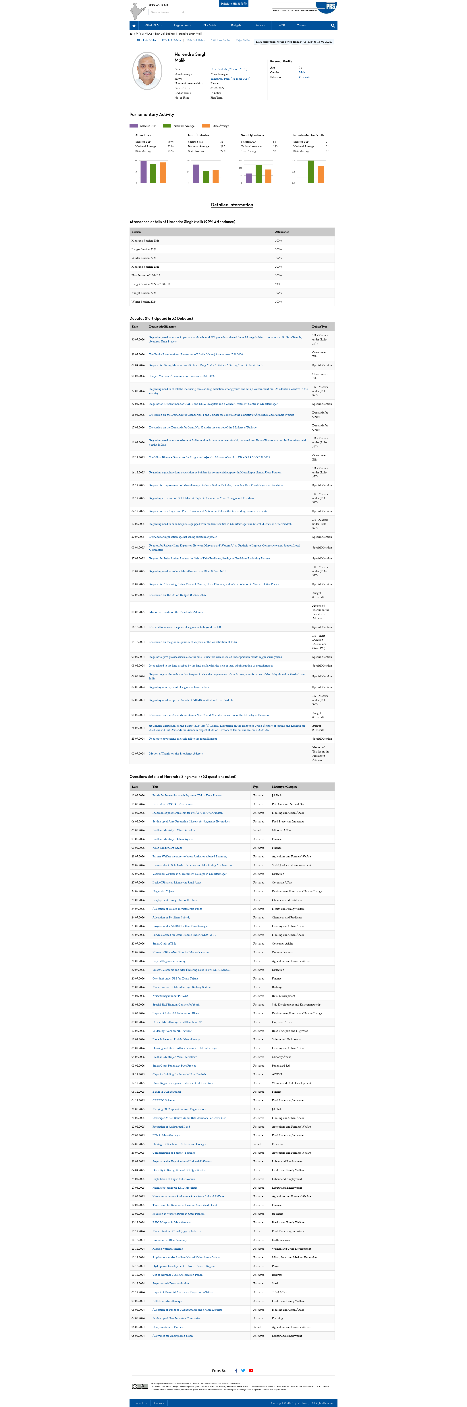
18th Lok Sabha (164, 34)
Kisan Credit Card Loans (167, 848)
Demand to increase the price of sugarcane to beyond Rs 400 (185, 627)
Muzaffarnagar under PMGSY (171, 996)
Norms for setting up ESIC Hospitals (175, 1188)
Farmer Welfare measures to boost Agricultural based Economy (190, 856)
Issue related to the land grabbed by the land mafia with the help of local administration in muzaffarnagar (211, 665)
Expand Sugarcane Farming (169, 961)
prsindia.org (302, 1403)
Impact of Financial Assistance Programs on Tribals (183, 1292)
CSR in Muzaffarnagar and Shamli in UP (177, 1022)
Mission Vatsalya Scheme (168, 1249)
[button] (134, 25)
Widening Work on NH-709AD (172, 1031)
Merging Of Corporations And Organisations (180, 1109)
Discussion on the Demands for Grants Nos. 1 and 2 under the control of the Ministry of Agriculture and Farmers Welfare (221, 415)
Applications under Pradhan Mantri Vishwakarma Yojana (186, 1257)
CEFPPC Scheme (164, 1100)
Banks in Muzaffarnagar (167, 1092)
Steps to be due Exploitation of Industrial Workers (182, 1161)
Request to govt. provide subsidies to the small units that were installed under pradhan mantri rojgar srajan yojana (215, 657)
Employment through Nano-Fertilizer (175, 900)
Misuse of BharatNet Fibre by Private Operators (181, 952)
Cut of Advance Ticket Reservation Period (177, 1275)
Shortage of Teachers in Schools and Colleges (179, 1144)
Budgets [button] (236, 25)
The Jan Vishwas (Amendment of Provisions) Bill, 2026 (182, 376)
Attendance (143, 135)
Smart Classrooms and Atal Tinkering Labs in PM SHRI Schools (192, 970)
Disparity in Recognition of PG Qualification (179, 1170)
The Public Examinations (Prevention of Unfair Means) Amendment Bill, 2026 (196, 354)
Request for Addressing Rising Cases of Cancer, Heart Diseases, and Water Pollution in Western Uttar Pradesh (214, 584)
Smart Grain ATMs (164, 943)
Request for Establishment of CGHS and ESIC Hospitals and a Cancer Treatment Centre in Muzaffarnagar (213, 404)
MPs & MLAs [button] (152, 25)
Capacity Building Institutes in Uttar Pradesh (179, 1074)
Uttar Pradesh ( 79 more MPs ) (229, 69)
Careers (159, 1403)
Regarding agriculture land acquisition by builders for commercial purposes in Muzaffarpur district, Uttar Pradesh (215, 472)
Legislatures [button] (181, 25)
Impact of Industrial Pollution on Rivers (176, 1013)
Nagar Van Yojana (163, 891)
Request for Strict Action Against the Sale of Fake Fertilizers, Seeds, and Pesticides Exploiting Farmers (209, 558)
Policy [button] (259, 25)
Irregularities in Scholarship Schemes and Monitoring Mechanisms (192, 865)
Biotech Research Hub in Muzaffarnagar (177, 1039)
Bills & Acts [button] (209, 25)
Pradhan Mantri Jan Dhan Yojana (173, 839)
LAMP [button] (281, 25)
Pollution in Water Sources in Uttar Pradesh (178, 1214)
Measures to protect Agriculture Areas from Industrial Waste (188, 1196)
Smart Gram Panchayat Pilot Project (174, 1065)
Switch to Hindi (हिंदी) (234, 3)
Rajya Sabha (243, 40)
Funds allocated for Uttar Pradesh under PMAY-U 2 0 (184, 935)
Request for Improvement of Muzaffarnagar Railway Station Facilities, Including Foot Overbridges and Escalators (216, 485)
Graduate (304, 77)
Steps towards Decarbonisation (171, 1283)
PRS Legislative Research (162, 1383)
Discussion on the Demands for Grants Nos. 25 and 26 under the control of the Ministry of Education (209, 715)
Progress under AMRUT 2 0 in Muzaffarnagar (180, 926)
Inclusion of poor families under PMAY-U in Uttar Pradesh (188, 813)
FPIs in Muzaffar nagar (166, 1135)
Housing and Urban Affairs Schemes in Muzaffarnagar (185, 1048)
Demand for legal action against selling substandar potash (183, 537)
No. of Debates (198, 135)
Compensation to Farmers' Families (174, 1153)
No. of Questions (252, 135)
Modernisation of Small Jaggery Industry (177, 1231)
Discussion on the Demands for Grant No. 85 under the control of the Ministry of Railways (203, 427)
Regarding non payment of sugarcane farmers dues (179, 687)
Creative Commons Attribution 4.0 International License (216, 1383)
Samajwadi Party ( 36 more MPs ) (230, 79)
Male (302, 72)
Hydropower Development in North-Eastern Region (184, 1266)
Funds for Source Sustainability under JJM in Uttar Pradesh (187, 795)
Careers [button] (301, 25)
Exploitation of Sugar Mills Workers (174, 1179)
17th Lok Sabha (171, 40)
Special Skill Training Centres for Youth (176, 1004)
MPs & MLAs (144, 34)
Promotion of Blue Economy (170, 1240)
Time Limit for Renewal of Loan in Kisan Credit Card (185, 1205)
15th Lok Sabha (220, 40)
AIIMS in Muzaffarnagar (168, 1301)
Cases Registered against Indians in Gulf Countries (183, 1083)
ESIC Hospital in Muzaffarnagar (172, 1222)
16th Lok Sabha (196, 40)
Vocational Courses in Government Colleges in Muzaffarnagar (189, 874)
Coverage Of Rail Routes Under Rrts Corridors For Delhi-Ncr (189, 1118)
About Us (141, 1403)
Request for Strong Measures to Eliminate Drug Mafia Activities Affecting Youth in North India (206, 365)
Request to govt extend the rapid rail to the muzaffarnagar (183, 738)
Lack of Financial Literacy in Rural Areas (177, 882)
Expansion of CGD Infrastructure (173, 804)
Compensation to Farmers (168, 1327)
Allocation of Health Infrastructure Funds (177, 909)
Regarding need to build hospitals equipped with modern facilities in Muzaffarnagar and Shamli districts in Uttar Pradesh (220, 524)
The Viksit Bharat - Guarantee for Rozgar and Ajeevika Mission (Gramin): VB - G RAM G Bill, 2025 (209, 457)
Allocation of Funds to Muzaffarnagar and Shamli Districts (187, 1310)
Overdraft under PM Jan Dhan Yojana (175, 978)
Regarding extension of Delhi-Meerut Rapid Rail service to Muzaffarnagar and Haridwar (201, 498)
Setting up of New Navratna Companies (176, 1318)
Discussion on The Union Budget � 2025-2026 (177, 595)
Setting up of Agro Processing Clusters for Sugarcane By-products (192, 821)
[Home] (131, 34)
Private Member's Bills (308, 135)
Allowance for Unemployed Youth (173, 1336)
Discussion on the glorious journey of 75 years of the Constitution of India (193, 642)
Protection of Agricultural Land (171, 1126)
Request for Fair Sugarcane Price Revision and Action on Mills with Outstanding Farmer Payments (208, 511)
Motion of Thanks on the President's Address (176, 612)
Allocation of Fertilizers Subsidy (171, 917)
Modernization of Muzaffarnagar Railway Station (182, 987)
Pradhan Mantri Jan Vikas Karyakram (175, 830)
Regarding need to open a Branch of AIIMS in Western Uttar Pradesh (191, 700)
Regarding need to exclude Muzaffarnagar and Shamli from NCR (188, 571)
